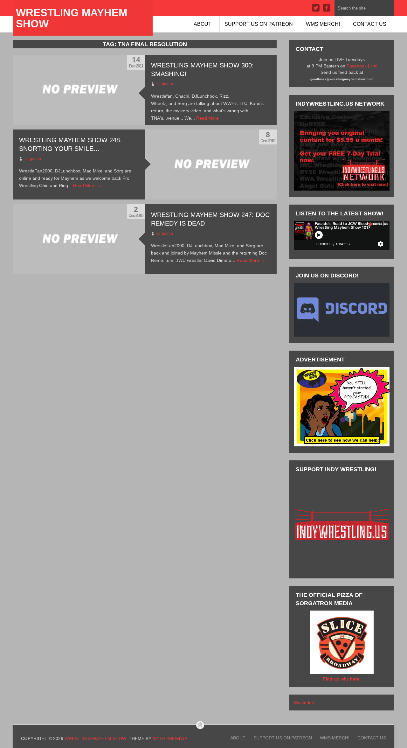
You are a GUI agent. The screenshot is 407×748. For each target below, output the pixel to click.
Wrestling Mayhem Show (71, 18)
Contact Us (369, 24)
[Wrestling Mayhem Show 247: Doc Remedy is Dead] (79, 239)
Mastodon (304, 702)
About (202, 24)
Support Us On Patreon (258, 24)
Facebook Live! (362, 65)
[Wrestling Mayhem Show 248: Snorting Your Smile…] (211, 164)
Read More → (210, 118)
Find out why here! (342, 679)
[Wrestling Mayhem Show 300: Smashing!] (79, 90)
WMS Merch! (323, 24)
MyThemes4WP (170, 738)
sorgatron (164, 84)
